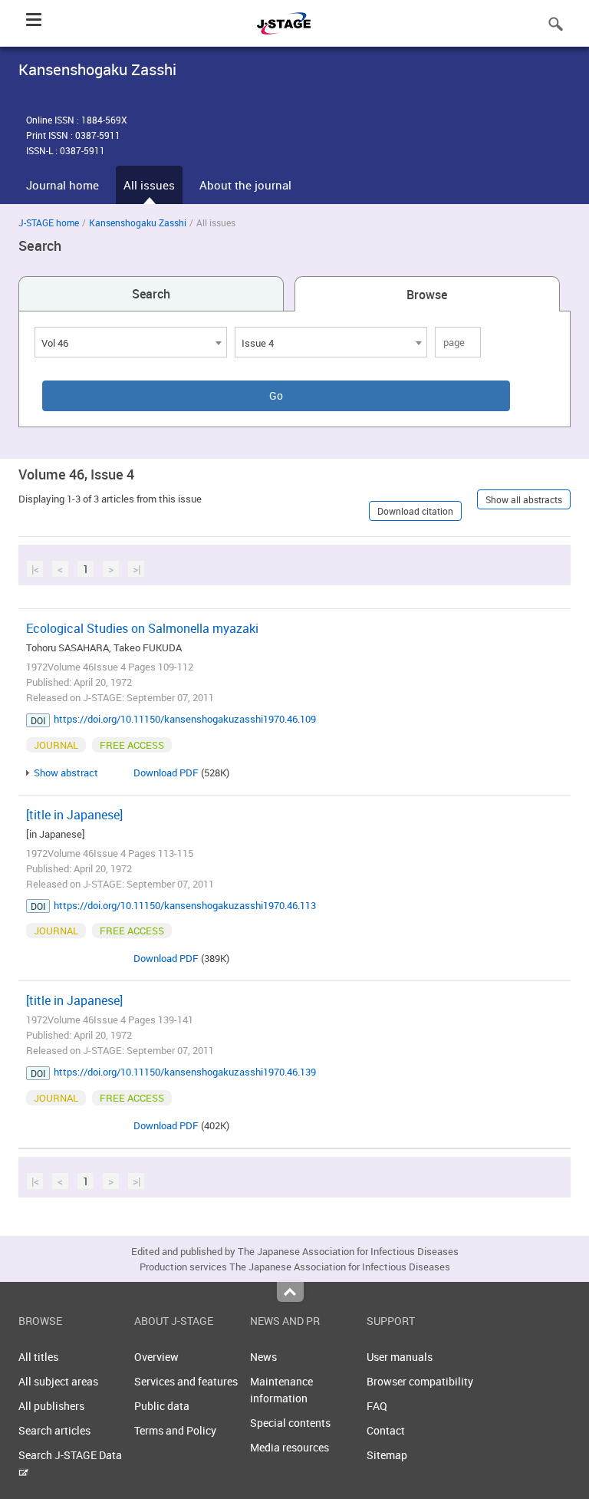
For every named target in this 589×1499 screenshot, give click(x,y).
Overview (156, 1356)
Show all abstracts (523, 499)
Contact (386, 1430)
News (263, 1356)
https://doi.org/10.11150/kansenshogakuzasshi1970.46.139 (185, 1072)
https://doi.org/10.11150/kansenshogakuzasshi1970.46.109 (185, 719)
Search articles (54, 1430)
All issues (149, 185)
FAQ (377, 1406)
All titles (38, 1356)
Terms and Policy (175, 1430)
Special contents (290, 1422)
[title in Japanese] (74, 814)
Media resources (289, 1447)
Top (290, 1292)
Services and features (186, 1381)
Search (151, 293)
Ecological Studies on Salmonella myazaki (142, 628)
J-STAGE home (48, 222)
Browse (426, 294)
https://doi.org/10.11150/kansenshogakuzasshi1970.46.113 (185, 905)
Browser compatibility (420, 1381)
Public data (161, 1406)
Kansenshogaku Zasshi (137, 222)
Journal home (62, 185)
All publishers (51, 1406)
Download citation (415, 511)
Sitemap (387, 1455)
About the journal (245, 185)
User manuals (400, 1356)
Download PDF (166, 772)
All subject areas (58, 1381)
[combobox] (131, 342)
